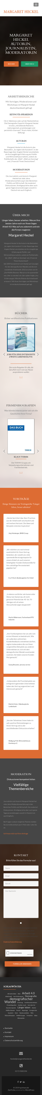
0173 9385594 (21, 1071)
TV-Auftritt (29, 1015)
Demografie (31, 996)
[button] (2, 352)
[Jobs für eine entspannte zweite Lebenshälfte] (21, 337)
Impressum (9, 1036)
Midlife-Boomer (10, 1010)
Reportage (25, 1010)
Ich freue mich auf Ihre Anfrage (16, 833)
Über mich (29, 64)
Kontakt (8, 1032)
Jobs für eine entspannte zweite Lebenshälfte (21, 355)
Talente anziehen (24, 1013)
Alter (19, 993)
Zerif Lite (11, 1090)
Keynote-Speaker (11, 1008)
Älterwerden (21, 1018)
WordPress (29, 1090)
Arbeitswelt (8, 996)
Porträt (18, 1010)
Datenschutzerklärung (14, 1040)
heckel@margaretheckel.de (21, 1059)
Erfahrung (20, 1002)
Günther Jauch (22, 1005)
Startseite (8, 1028)
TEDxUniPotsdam (10, 1015)
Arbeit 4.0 (28, 993)
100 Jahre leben (11, 993)
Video (35, 1015)
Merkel (34, 1008)
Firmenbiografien (11, 1005)
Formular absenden (22, 964)
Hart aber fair (31, 1005)
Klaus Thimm (21, 457)
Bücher (11, 64)
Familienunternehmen (30, 1002)
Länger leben (24, 1007)
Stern (16, 1013)
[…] (21, 377)
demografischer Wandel (18, 1000)
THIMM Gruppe (20, 1015)
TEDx (31, 1013)
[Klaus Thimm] (21, 436)
